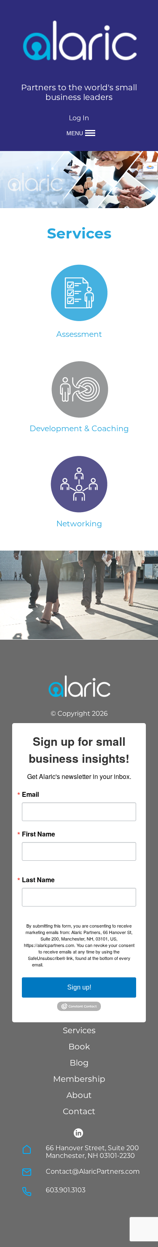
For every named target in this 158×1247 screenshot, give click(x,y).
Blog (79, 1063)
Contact (79, 1111)
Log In (79, 118)
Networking (79, 523)
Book (79, 1046)
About (79, 1095)
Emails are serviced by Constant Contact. (85, 964)
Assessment (79, 334)
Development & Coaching (79, 428)
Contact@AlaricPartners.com (93, 1171)
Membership (79, 1079)
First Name (38, 834)
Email (30, 794)
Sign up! (79, 987)
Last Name (38, 880)
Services (79, 1030)
